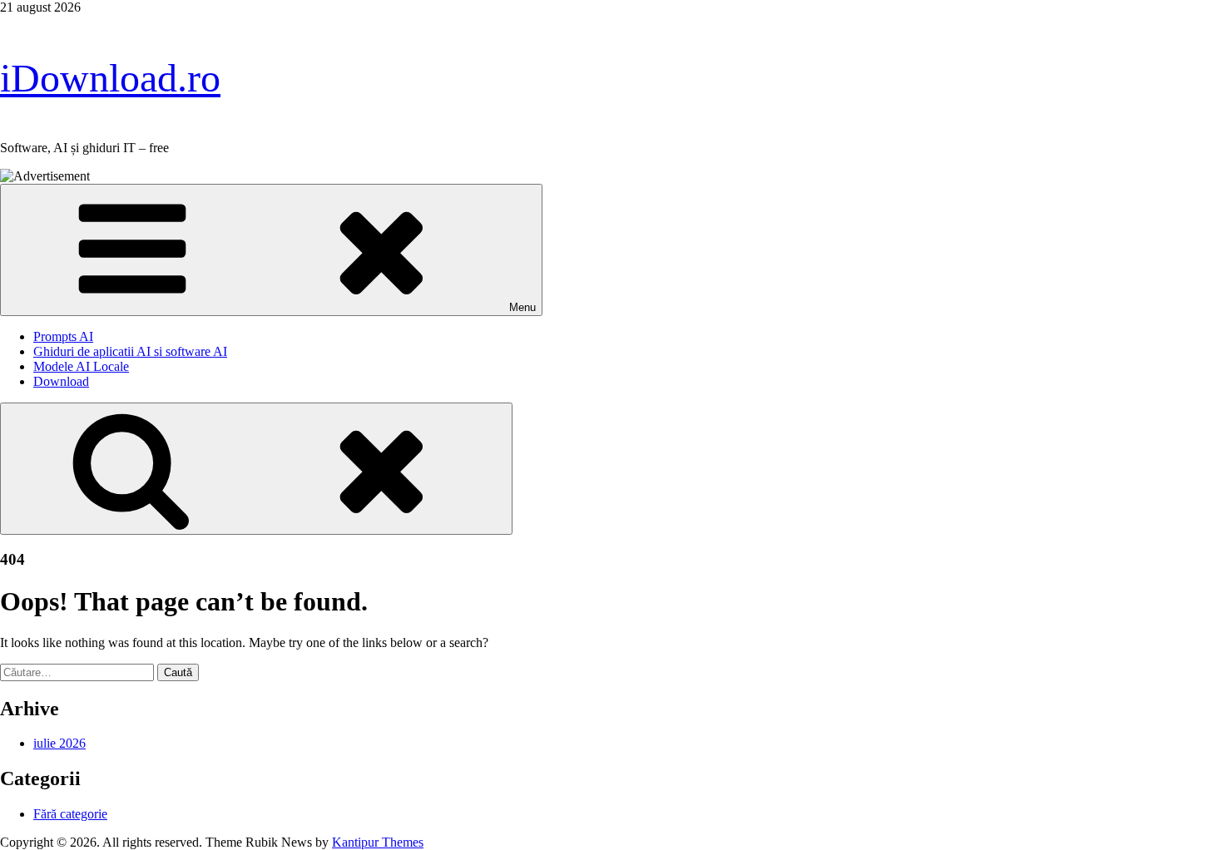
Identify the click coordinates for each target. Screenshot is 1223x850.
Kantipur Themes (377, 842)
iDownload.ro (110, 78)
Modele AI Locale (81, 366)
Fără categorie (70, 814)
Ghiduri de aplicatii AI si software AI (130, 351)
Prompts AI (63, 336)
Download (61, 381)
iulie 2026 (59, 743)
